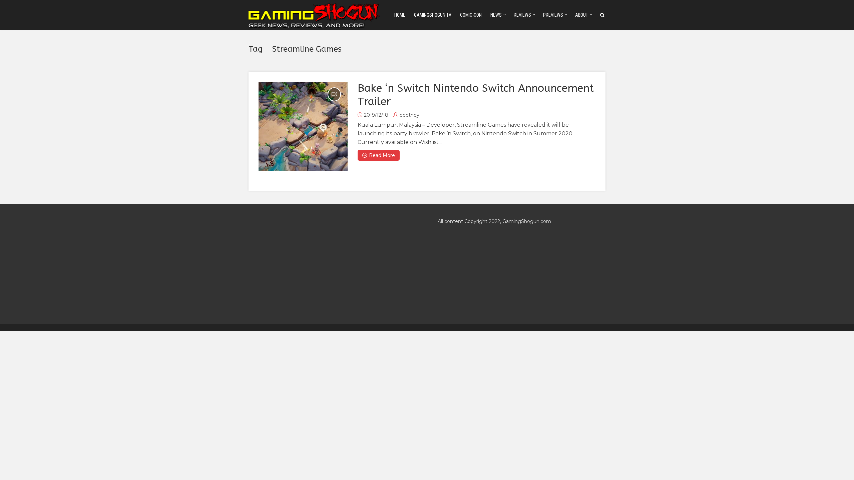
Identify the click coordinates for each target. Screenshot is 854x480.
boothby (409, 115)
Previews (553, 15)
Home (399, 15)
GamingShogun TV (432, 15)
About (581, 15)
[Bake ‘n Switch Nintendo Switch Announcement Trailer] (303, 126)
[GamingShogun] (315, 14)
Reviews (522, 15)
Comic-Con (471, 15)
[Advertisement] (332, 264)
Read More (382, 155)
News (496, 15)
